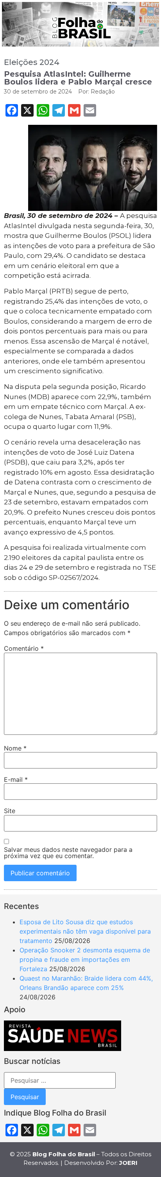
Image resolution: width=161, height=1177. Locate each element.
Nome (15, 748)
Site (9, 811)
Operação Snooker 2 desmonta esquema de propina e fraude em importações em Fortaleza (85, 959)
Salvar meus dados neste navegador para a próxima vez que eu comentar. (68, 852)
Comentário (24, 648)
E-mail (16, 779)
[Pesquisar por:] (60, 1080)
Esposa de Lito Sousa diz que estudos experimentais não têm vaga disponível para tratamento (85, 931)
